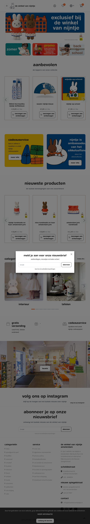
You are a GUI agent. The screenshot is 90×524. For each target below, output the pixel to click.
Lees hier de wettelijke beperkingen (45, 269)
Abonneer (66, 265)
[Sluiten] (71, 254)
